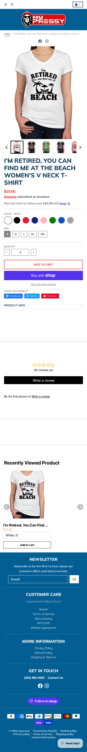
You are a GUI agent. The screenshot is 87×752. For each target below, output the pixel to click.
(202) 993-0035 (34, 678)
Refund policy (69, 730)
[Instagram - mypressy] (47, 41)
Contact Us (55, 678)
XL (32, 234)
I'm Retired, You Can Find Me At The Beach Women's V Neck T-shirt (26, 525)
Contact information (43, 737)
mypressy (24, 730)
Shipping (10, 197)
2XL (43, 234)
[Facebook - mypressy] (40, 41)
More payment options (43, 284)
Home (7, 33)
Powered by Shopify (45, 730)
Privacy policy (21, 734)
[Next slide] (80, 147)
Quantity (9, 246)
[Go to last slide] (7, 147)
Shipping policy (65, 734)
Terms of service (42, 734)
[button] (17, 147)
